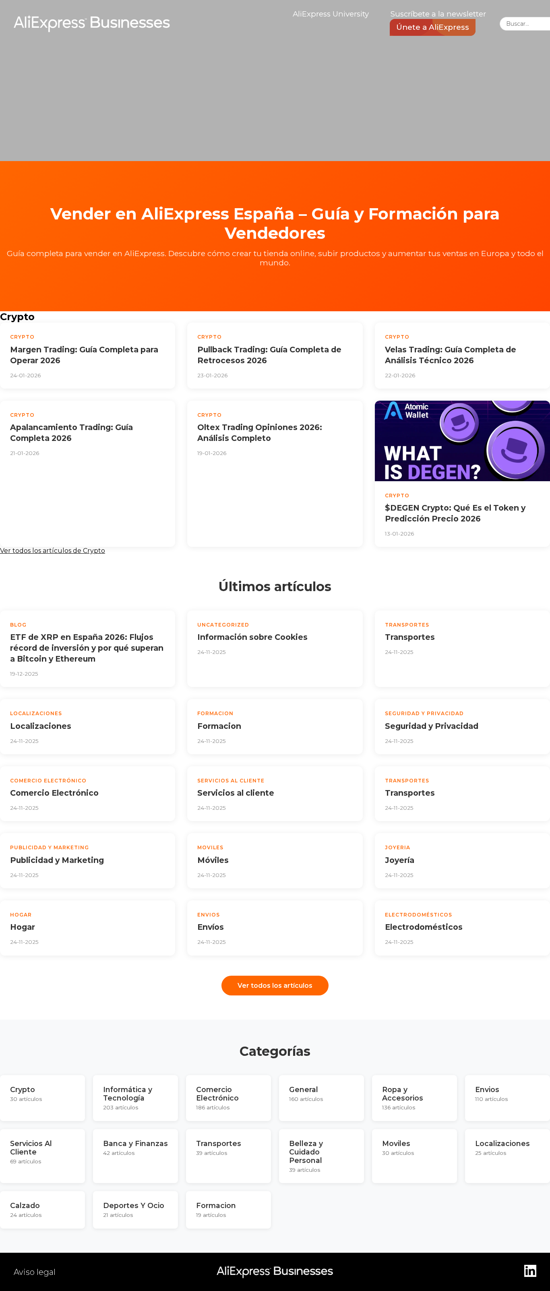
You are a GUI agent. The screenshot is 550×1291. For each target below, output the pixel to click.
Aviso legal (35, 1272)
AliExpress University (331, 14)
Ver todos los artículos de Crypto (52, 550)
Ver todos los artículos (275, 985)
